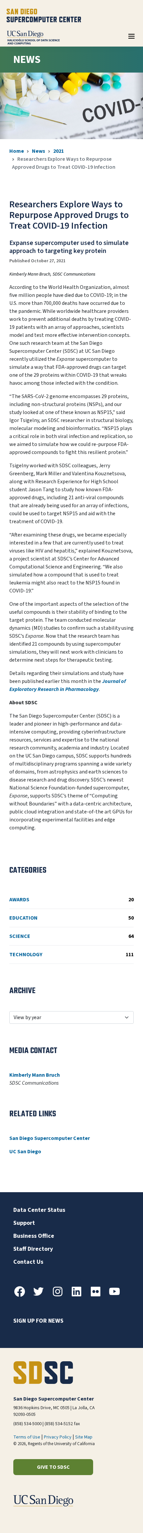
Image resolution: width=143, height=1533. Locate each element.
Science (71, 936)
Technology (71, 954)
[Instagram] (60, 1295)
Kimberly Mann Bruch (34, 1075)
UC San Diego (25, 1151)
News (38, 151)
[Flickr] (98, 1295)
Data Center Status (39, 1210)
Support (24, 1223)
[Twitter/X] (41, 1295)
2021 (58, 151)
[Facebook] (22, 1295)
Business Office (33, 1236)
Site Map (83, 1437)
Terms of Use (26, 1437)
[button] (115, 1517)
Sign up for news (38, 1321)
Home (16, 151)
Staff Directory (33, 1249)
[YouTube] (117, 1295)
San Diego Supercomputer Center (49, 1138)
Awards (71, 899)
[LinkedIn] (79, 1295)
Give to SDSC (53, 1467)
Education (71, 918)
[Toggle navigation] (131, 38)
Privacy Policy (58, 1437)
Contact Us (28, 1262)
